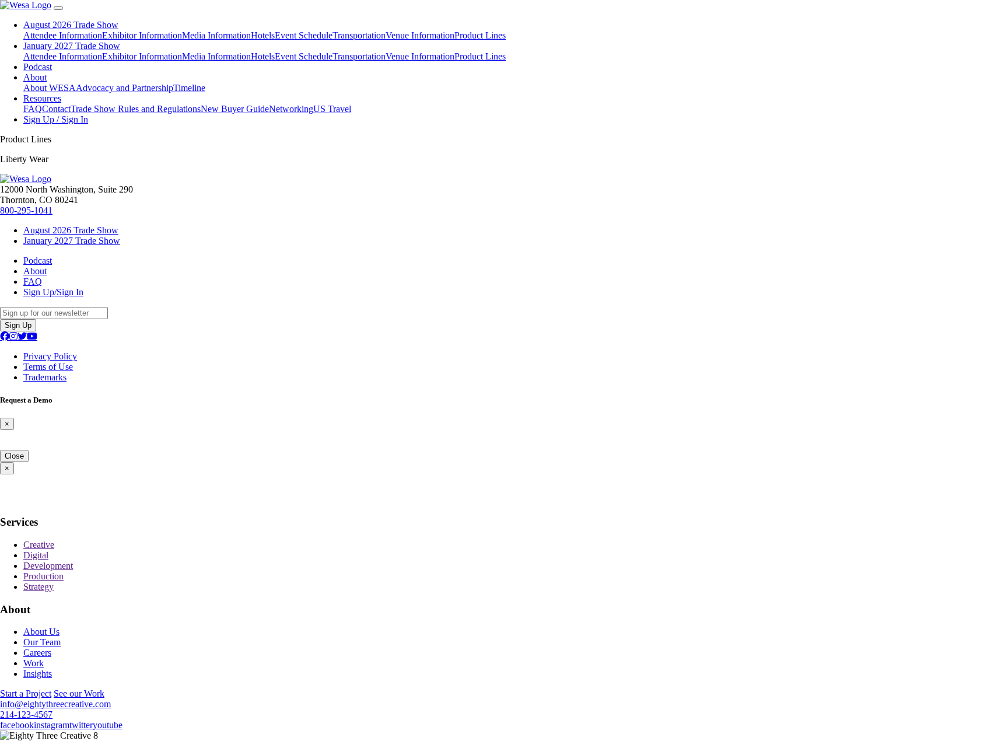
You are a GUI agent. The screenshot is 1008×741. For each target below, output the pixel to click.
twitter (81, 725)
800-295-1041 (26, 210)
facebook (17, 725)
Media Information (216, 35)
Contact (56, 109)
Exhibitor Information (142, 35)
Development (48, 566)
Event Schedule (303, 35)
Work (33, 663)
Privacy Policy (50, 356)
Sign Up (18, 325)
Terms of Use (48, 367)
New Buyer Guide (235, 109)
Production (43, 576)
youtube (108, 725)
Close (14, 456)
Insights (37, 674)
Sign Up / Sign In (55, 119)
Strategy (38, 587)
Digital (35, 555)
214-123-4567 (26, 714)
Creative (38, 545)
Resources (42, 98)
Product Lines (480, 35)
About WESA (49, 88)
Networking (291, 109)
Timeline (189, 88)
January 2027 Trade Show (71, 46)
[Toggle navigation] (58, 8)
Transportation (359, 35)
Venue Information (420, 35)
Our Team (42, 642)
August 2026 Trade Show (70, 25)
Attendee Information (62, 35)
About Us (41, 632)
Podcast (37, 67)
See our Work (79, 693)
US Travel (332, 109)
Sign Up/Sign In (53, 292)
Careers (37, 653)
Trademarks (44, 377)
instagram (51, 725)
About (35, 77)
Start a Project (25, 693)
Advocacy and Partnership (124, 88)
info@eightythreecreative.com (55, 704)
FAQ (32, 109)
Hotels (263, 35)
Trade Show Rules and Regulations (136, 109)
